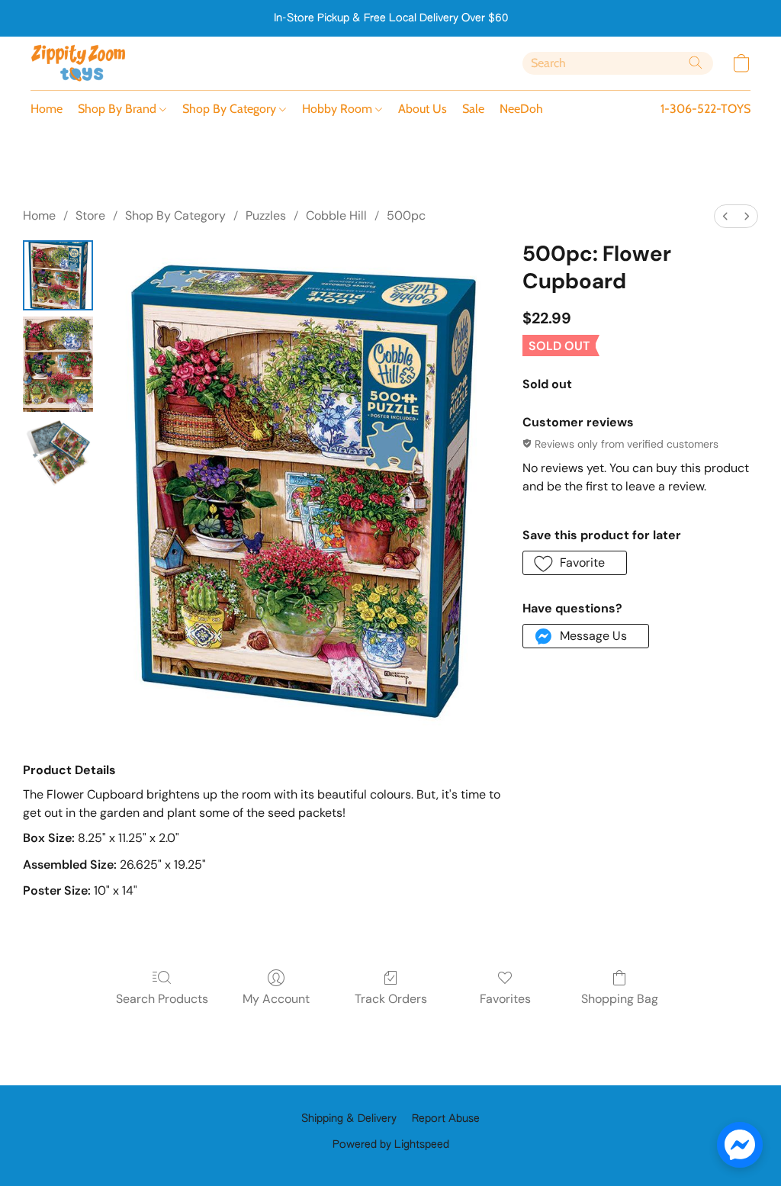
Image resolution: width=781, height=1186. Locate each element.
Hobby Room (338, 108)
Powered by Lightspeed (391, 1144)
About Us (422, 108)
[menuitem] (725, 216)
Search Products (162, 999)
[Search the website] (695, 62)
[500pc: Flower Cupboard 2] (58, 453)
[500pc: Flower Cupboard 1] (58, 364)
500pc (406, 215)
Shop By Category (230, 108)
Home (47, 108)
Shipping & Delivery (349, 1119)
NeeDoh (521, 108)
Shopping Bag (619, 999)
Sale (473, 108)
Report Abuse (446, 1119)
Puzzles (266, 215)
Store (90, 215)
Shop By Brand (118, 108)
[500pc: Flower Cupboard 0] (58, 275)
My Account (276, 999)
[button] (79, 63)
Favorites (505, 999)
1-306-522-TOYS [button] (705, 108)
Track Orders (391, 999)
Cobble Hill (336, 215)
